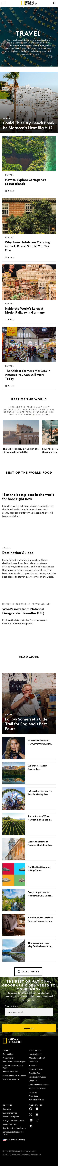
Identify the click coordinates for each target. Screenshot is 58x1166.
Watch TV (33, 1081)
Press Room (33, 1096)
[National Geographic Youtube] (37, 1114)
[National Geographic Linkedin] (31, 1120)
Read (11, 191)
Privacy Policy (8, 1058)
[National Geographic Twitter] (30, 1114)
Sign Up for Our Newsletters (14, 1128)
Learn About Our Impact (39, 1084)
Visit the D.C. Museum (37, 1077)
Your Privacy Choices (11, 1079)
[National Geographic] (29, 3)
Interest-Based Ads (10, 1071)
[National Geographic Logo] (12, 1043)
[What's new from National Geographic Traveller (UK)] (29, 613)
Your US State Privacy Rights (14, 1061)
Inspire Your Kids (36, 1069)
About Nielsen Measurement (14, 1075)
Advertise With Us (36, 1100)
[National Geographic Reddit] (31, 1126)
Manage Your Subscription (13, 1120)
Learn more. (41, 414)
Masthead (33, 1092)
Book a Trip (33, 1061)
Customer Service (10, 1113)
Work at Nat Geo (9, 1124)
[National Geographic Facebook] (37, 1108)
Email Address (11, 1006)
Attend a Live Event (37, 1058)
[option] (21, 438)
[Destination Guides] (29, 562)
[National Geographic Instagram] (30, 1108)
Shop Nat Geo (34, 1073)
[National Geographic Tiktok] (37, 1120)
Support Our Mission (37, 1088)
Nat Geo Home (35, 1054)
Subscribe (7, 1109)
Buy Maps (33, 1065)
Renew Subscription (11, 1117)
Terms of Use (8, 1054)
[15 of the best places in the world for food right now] (29, 503)
